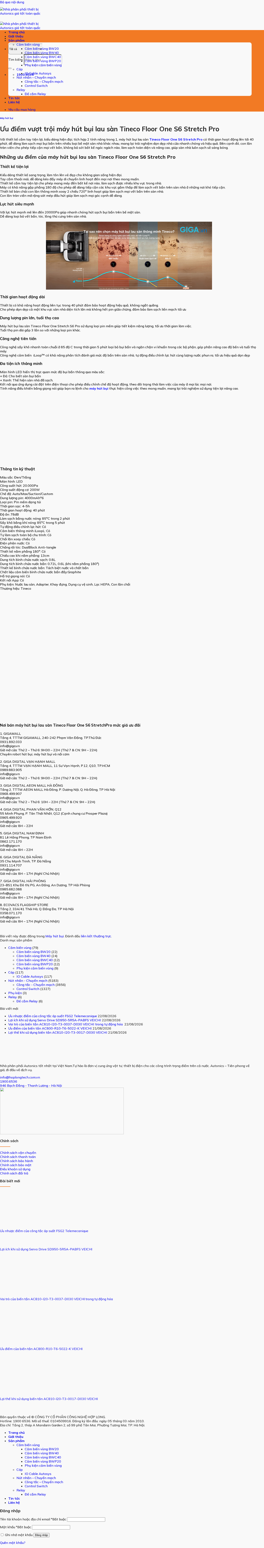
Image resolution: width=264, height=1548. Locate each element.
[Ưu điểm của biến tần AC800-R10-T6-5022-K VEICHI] (15, 1338)
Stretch (190, 139)
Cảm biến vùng (28, 44)
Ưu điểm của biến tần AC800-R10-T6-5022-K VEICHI (50, 1028)
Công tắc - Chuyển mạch (35, 985)
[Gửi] (10, 68)
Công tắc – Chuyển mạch (44, 81)
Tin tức (14, 98)
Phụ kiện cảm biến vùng (43, 65)
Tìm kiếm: (15, 59)
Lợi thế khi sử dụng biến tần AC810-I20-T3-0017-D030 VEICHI (57, 1032)
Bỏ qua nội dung (12, 2)
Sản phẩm (16, 40)
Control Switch (36, 86)
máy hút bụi (98, 388)
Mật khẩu (15, 1527)
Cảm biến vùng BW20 (42, 49)
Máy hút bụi (6, 118)
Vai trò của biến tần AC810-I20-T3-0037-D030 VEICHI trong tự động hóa (66, 1024)
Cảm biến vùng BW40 (42, 53)
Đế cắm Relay (35, 94)
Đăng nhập (41, 1535)
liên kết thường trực (96, 936)
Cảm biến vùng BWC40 (43, 57)
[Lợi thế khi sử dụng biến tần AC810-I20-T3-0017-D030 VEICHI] (15, 1388)
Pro (200, 139)
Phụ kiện (15, 993)
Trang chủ (16, 32)
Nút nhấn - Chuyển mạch (27, 980)
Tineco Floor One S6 (166, 139)
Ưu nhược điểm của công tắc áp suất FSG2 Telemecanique (52, 1016)
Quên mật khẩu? (12, 1543)
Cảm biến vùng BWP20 (43, 61)
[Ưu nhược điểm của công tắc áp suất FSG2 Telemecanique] (15, 1220)
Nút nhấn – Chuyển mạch (36, 77)
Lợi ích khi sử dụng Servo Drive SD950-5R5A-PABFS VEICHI (54, 1020)
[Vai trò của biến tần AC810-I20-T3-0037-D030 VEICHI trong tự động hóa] (15, 1288)
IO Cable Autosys (38, 73)
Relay (20, 90)
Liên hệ (14, 102)
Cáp (19, 69)
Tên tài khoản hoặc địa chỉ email (33, 1519)
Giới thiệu (15, 36)
